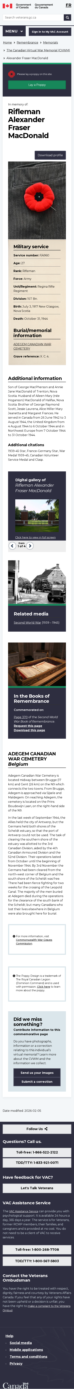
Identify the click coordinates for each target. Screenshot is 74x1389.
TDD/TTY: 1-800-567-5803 (37, 1261)
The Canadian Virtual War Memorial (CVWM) (38, 50)
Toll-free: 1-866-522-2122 (37, 1152)
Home (7, 42)
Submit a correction (37, 1081)
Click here (43, 986)
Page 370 (21, 717)
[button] (12, 545)
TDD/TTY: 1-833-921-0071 (37, 1163)
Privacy (16, 1364)
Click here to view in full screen (35, 537)
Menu (12, 31)
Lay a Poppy (37, 85)
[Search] (67, 17)
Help (9, 1336)
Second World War (27, 622)
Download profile (50, 155)
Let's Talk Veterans (37, 1188)
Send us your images (37, 1073)
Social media (21, 1343)
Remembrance (27, 42)
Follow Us (42, 1130)
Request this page (28, 726)
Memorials (50, 42)
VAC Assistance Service (23, 1211)
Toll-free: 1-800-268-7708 (37, 1250)
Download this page (29, 730)
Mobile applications (26, 1350)
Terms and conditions (28, 1357)
